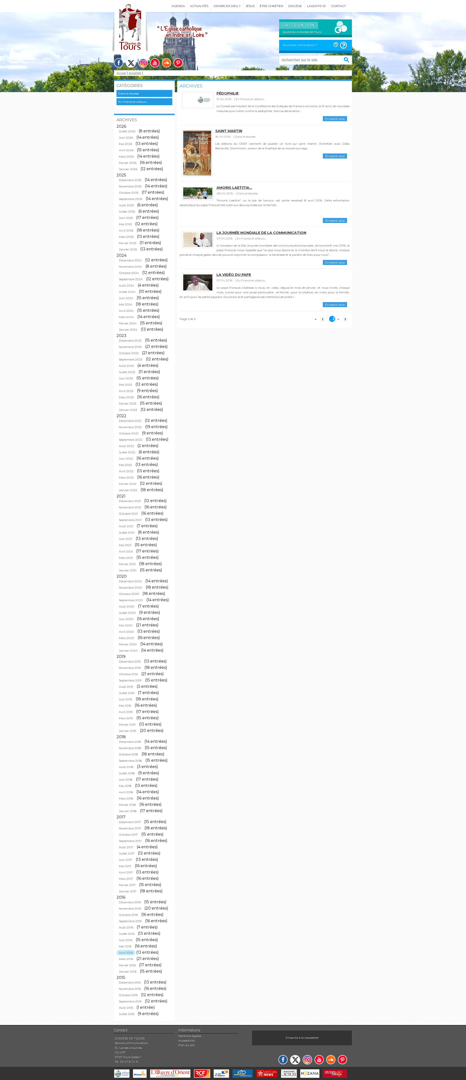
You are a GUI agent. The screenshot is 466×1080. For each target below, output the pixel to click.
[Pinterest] (178, 62)
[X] (131, 63)
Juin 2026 (126, 137)
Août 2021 (126, 526)
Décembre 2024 (130, 260)
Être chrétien (271, 6)
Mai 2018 (125, 786)
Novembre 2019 (130, 668)
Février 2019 (127, 724)
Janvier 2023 (128, 410)
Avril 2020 (126, 631)
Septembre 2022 (130, 439)
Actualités (199, 6)
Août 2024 (126, 285)
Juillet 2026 (127, 131)
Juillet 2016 (126, 934)
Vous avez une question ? (300, 45)
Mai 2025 (125, 224)
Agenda (178, 6)
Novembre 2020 (130, 587)
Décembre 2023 (130, 340)
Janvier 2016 (127, 971)
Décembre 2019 (130, 661)
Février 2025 (127, 243)
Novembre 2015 (130, 989)
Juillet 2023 (127, 372)
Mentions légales (189, 1036)
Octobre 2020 (129, 594)
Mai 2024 (125, 304)
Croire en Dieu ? (227, 6)
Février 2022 (127, 484)
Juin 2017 (125, 860)
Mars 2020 (126, 638)
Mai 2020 (126, 625)
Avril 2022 (126, 471)
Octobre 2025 (128, 192)
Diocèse (295, 6)
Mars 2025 (126, 237)
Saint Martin (228, 131)
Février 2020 (128, 644)
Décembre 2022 (130, 421)
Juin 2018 (126, 779)
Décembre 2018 (130, 742)
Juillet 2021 (126, 532)
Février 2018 (127, 805)
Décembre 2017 (130, 822)
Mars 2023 (126, 397)
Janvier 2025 (128, 249)
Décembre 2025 (130, 180)
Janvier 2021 (127, 570)
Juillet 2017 (126, 853)
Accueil (121, 73)
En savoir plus (335, 118)
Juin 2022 (126, 458)
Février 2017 (127, 885)
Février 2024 (128, 323)
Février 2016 (127, 965)
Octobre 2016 (128, 915)
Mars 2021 (126, 558)
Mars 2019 (126, 718)
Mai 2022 (125, 465)
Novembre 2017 (130, 828)
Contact (338, 6)
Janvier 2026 (128, 169)
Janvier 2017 (127, 891)
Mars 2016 (126, 959)
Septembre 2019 (130, 680)
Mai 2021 (125, 545)
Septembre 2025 (130, 199)
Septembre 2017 (130, 841)
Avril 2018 (126, 792)
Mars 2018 (126, 798)
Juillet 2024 (127, 292)
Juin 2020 (126, 619)
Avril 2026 (126, 150)
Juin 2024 (126, 298)
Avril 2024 (126, 310)
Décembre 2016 (130, 902)
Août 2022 (126, 446)
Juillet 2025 (127, 211)
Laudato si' (316, 6)
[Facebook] (118, 62)
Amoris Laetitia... (234, 187)
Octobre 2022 (129, 433)
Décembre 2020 (130, 581)
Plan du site (186, 1045)
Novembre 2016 (130, 908)
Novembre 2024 (130, 266)
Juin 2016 (125, 940)
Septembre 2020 (131, 600)
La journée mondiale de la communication (261, 233)
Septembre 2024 (131, 279)
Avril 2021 (126, 551)
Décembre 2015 (130, 982)
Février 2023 (127, 403)
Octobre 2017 (128, 834)
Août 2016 (126, 927)
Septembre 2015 (130, 1001)
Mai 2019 (125, 705)
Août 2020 (126, 606)
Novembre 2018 (130, 748)
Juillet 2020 (127, 613)
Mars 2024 (126, 317)
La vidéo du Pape (233, 274)
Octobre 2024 (129, 273)
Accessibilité (186, 1040)
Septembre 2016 (130, 921)
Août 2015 (126, 1007)
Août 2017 (126, 847)
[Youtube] (154, 62)
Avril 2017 (126, 872)
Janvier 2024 (128, 329)
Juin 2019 (125, 699)
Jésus (250, 6)
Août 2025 (126, 205)
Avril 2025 (126, 230)
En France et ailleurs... (133, 102)
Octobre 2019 (128, 674)
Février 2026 (127, 163)
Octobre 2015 (128, 995)
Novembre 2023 (130, 347)
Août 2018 (126, 767)
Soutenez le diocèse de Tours (302, 32)
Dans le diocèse (128, 93)
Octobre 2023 (129, 353)
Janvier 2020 (128, 650)
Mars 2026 (126, 156)
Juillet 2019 (126, 693)
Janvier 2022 (128, 490)
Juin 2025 (126, 218)
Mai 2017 (125, 866)
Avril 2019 (126, 712)
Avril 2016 (126, 952)
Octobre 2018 (128, 754)
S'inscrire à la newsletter (302, 1038)
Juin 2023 (126, 378)
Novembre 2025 (130, 186)
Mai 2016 (125, 946)
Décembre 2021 (130, 501)
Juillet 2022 (127, 452)
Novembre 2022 (130, 427)
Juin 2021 (125, 539)
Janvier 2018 (128, 811)
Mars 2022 (126, 477)
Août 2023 (126, 366)
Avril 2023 (126, 391)
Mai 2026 (125, 144)
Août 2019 (126, 686)
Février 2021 (127, 564)
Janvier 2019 (127, 731)
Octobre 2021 (128, 513)
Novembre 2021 (130, 507)
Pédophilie (227, 93)
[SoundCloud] (166, 62)
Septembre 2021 (130, 520)
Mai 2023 (125, 384)
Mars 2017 (126, 878)
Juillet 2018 (127, 773)
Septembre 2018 (130, 760)
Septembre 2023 (130, 359)
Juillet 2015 (126, 1014)
